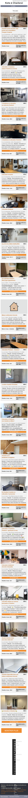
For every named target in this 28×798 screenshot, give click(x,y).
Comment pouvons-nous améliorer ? (20, 1)
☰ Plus (25, 796)
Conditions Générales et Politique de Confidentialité (13, 790)
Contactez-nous (10, 790)
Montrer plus (11, 730)
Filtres (13, 6)
